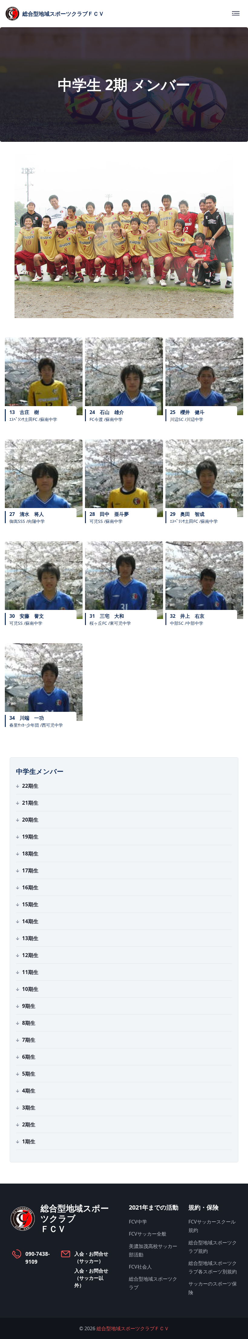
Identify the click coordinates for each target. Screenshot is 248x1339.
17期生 (30, 870)
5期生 (28, 1073)
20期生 (30, 819)
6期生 (28, 1056)
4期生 (28, 1090)
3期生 (28, 1107)
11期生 (30, 972)
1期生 (28, 1141)
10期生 (30, 989)
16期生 (30, 887)
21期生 (30, 802)
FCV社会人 (140, 1266)
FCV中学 (138, 1221)
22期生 (30, 785)
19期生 (30, 836)
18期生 (30, 853)
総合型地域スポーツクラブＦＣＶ (132, 1328)
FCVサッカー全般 (147, 1233)
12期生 (30, 955)
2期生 (28, 1124)
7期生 (28, 1039)
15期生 (30, 904)
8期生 (28, 1022)
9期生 (28, 1005)
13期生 (30, 938)
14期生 (30, 921)
